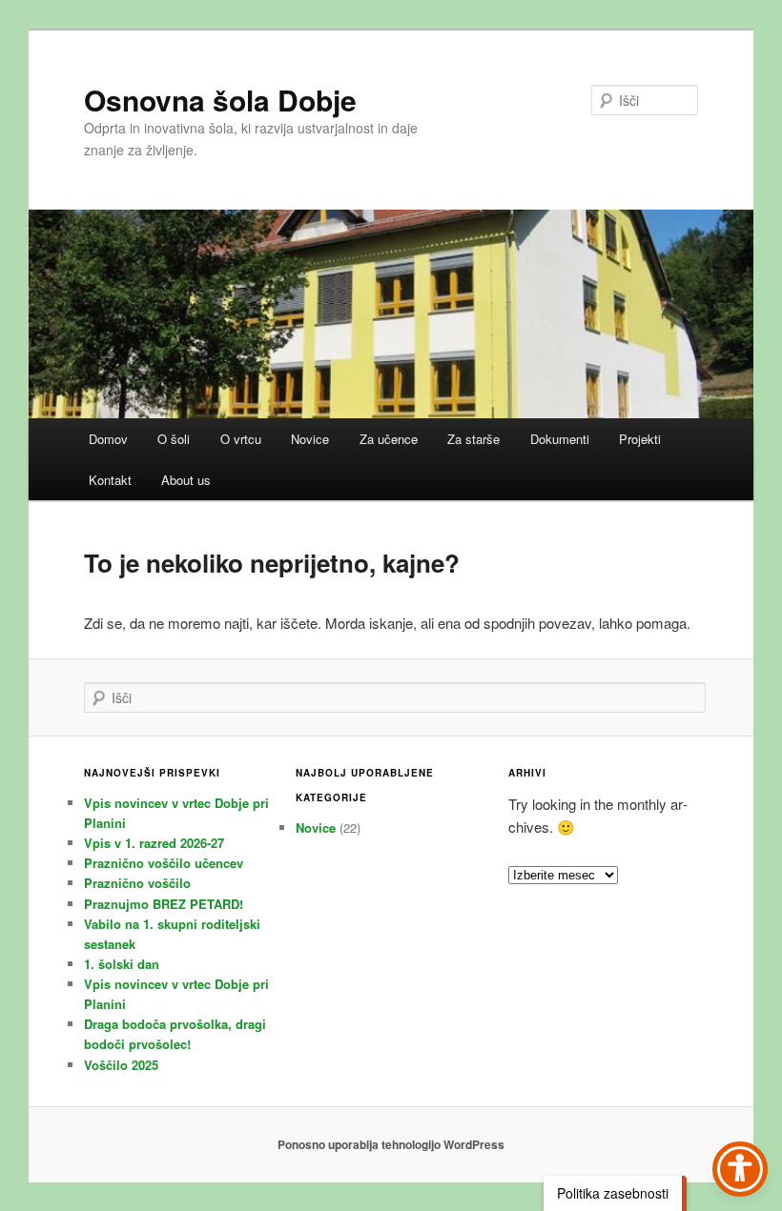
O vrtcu (240, 439)
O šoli (173, 439)
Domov (108, 439)
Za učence (389, 439)
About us (186, 480)
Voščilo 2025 (121, 1065)
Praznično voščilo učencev (163, 863)
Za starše (473, 439)
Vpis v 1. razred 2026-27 (154, 843)
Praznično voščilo (137, 883)
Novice (310, 439)
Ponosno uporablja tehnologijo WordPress (391, 1144)
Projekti (640, 439)
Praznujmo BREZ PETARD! (163, 904)
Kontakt (110, 480)
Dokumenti (559, 439)
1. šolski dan (121, 964)
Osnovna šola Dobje (220, 99)
